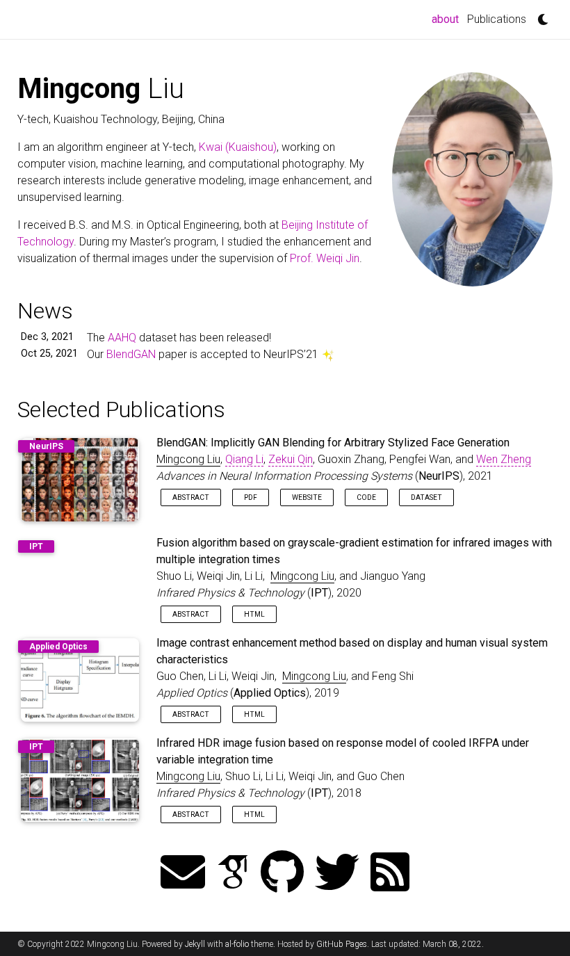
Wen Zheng (503, 459)
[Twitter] (337, 874)
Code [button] (366, 497)
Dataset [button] (426, 497)
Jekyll (195, 944)
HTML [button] (254, 614)
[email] (183, 874)
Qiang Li (244, 459)
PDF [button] (250, 497)
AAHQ (122, 337)
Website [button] (307, 497)
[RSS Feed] (389, 874)
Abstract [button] (190, 497)
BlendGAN (131, 354)
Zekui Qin (290, 459)
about (447, 19)
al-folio (237, 944)
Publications (496, 19)
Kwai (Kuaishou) (238, 147)
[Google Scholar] (233, 874)
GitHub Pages (341, 944)
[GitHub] (282, 874)
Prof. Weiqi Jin (324, 258)
